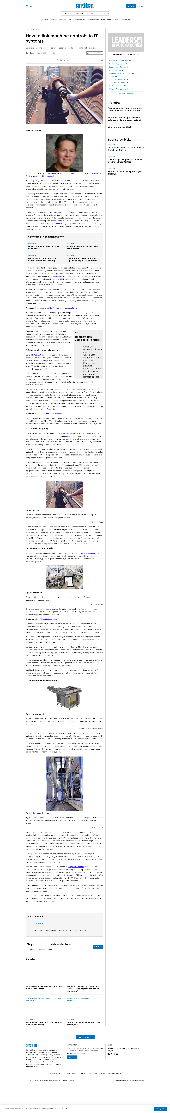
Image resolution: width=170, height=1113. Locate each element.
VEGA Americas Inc (116, 86)
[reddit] (68, 60)
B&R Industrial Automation (118, 61)
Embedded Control (58, 19)
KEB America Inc (115, 70)
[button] (27, 6)
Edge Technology (32, 29)
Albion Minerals (32, 373)
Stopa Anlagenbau (76, 867)
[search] (31, 6)
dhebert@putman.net (45, 176)
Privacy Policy (64, 1108)
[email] (72, 60)
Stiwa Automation (88, 553)
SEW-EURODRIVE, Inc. (117, 80)
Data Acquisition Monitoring (99, 19)
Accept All (160, 1109)
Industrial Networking (92, 173)
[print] (102, 60)
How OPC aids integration (46, 619)
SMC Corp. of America (117, 83)
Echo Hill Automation (34, 355)
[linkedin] (61, 60)
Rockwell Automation (62, 295)
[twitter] (64, 60)
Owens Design (61, 224)
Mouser (111, 76)
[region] (85, 1109)
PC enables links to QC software (48, 414)
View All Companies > (126, 94)
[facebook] (57, 60)
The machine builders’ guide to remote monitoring (56, 308)
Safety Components (77, 19)
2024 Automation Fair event (69, 1079)
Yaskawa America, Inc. (117, 89)
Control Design (73, 173)
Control (63, 173)
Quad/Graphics (63, 433)
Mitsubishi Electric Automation (120, 73)
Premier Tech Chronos (35, 733)
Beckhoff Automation (117, 64)
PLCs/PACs (44, 19)
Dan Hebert (30, 53)
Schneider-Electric (57, 276)
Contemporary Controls (117, 67)
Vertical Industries (122, 19)
